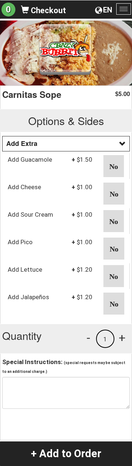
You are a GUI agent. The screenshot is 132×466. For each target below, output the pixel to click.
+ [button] (122, 338)
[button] (113, 166)
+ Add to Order (66, 453)
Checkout (47, 10)
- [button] (88, 338)
